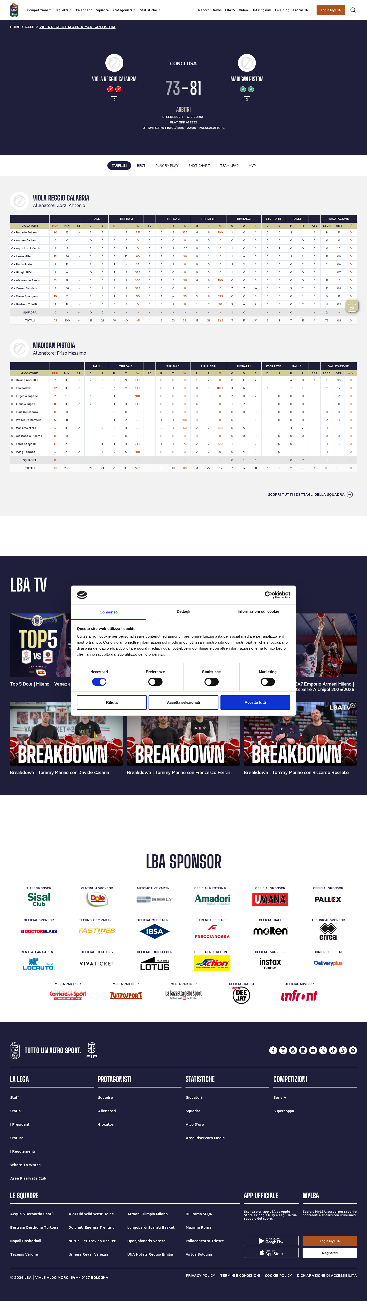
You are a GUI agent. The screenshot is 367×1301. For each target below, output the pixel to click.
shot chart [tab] (199, 165)
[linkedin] (303, 1050)
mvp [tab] (252, 165)
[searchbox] (183, 6)
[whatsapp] (343, 1050)
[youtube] (313, 1050)
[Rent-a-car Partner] (39, 963)
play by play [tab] (167, 165)
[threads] (293, 1050)
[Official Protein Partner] (212, 899)
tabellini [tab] (119, 165)
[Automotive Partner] (155, 899)
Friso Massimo (71, 353)
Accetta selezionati (183, 702)
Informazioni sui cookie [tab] (258, 611)
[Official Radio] (241, 995)
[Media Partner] (68, 995)
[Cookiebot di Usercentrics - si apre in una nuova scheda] (268, 595)
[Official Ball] (270, 931)
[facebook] (273, 1050)
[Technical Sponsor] (328, 931)
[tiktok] (333, 1050)
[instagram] (283, 1050)
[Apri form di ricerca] (353, 10)
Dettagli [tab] (183, 611)
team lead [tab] (229, 165)
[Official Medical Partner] (155, 931)
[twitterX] (323, 1050)
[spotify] (353, 1050)
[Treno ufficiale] (212, 931)
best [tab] (141, 165)
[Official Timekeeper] (155, 963)
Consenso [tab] (109, 612)
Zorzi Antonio (71, 205)
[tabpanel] (183, 346)
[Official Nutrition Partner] (212, 963)
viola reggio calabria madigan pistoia (77, 27)
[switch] (155, 682)
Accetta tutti (255, 702)
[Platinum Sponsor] (97, 899)
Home (15, 27)
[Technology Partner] (97, 931)
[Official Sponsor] (270, 899)
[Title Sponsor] (39, 899)
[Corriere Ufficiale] (328, 963)
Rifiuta (112, 702)
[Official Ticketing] (97, 963)
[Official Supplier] (270, 963)
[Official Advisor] (299, 995)
